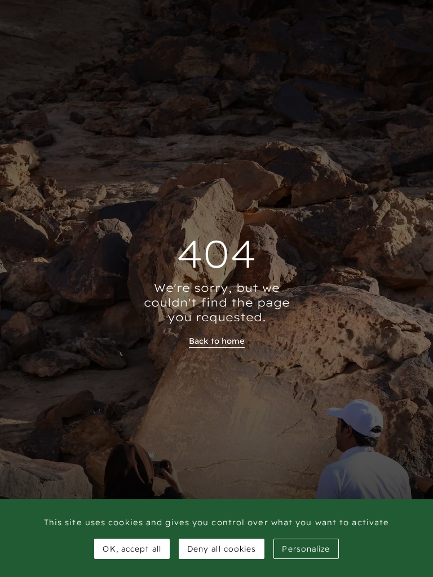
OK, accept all (132, 549)
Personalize (306, 549)
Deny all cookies (222, 549)
